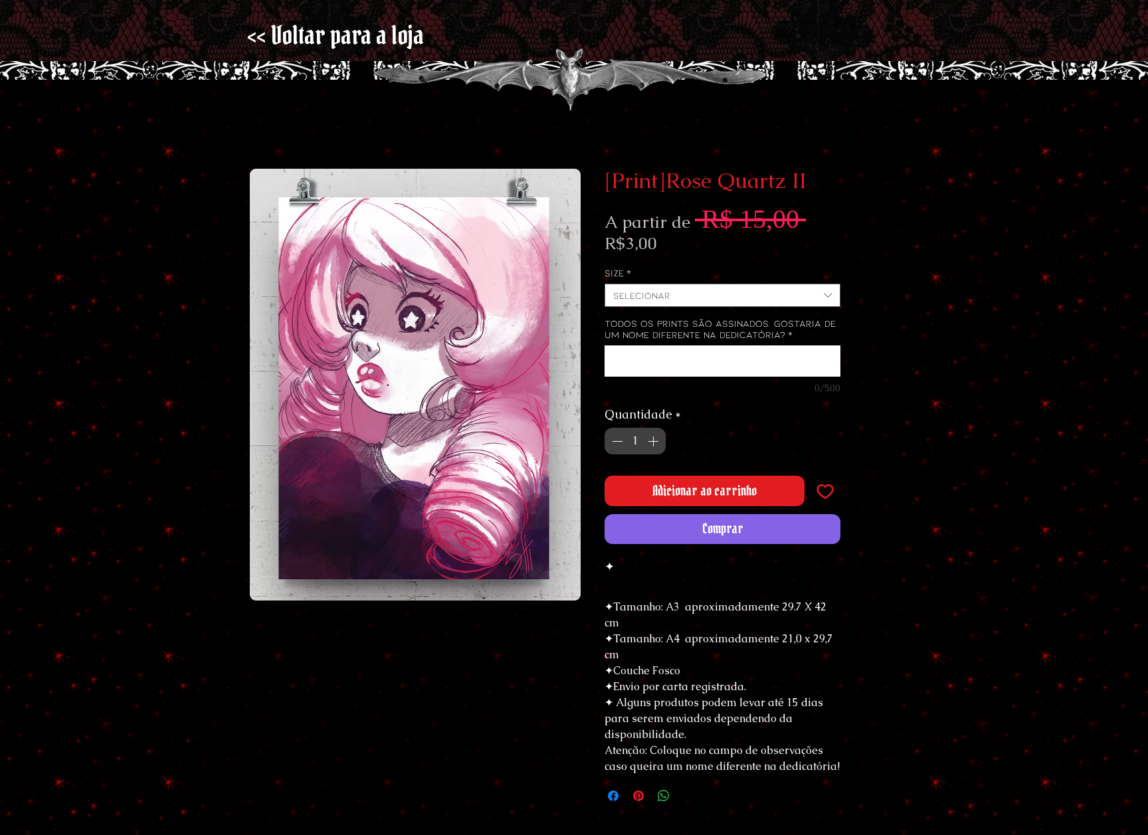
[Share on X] (689, 800)
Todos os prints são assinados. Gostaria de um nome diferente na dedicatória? (720, 333)
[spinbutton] (635, 445)
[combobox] (722, 299)
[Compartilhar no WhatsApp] (664, 800)
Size (618, 276)
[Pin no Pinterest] (638, 800)
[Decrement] (616, 445)
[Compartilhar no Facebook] (613, 800)
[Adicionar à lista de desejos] (825, 495)
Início (262, 123)
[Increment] (654, 445)
